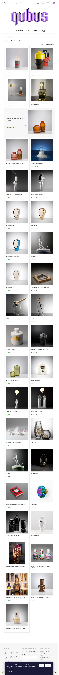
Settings (10, 671)
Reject (41, 666)
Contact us (42, 659)
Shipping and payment (45, 657)
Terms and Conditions (44, 651)
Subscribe (25, 661)
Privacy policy (43, 653)
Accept (48, 666)
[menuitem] (19, 31)
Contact (41, 655)
